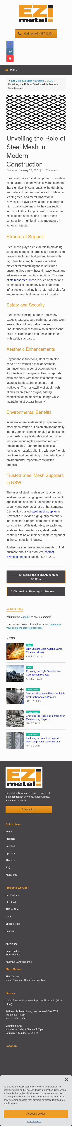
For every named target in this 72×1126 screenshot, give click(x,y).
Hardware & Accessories (19, 961)
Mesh (8, 916)
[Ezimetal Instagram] (9, 51)
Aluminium (11, 944)
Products (10, 838)
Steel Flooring (13, 954)
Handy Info (11, 874)
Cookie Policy (34, 1121)
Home (9, 831)
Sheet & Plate (13, 923)
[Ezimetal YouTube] (9, 58)
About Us (11, 860)
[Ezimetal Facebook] (9, 44)
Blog (29, 645)
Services (10, 846)
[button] (66, 1079)
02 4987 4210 (17, 1015)
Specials (10, 853)
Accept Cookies (36, 1113)
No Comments (50, 170)
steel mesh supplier (44, 511)
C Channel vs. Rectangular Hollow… (36, 591)
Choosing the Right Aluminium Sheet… (36, 576)
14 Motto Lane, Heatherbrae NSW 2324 (37, 1011)
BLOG (50, 80)
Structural (11, 902)
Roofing (10, 931)
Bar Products (13, 895)
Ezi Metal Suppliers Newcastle (27, 80)
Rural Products (13, 951)
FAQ (8, 867)
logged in (25, 617)
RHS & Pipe (12, 909)
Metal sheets (33, 690)
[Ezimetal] (36, 13)
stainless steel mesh (23, 280)
